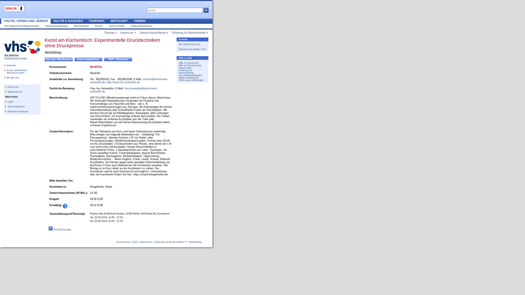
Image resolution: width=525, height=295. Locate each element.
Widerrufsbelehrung (188, 77)
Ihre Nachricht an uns (189, 44)
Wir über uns (12, 77)
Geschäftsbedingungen (190, 75)
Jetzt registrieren (16, 106)
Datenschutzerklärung (153, 32)
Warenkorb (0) (15, 92)
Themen (139, 21)
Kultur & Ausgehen (68, 21)
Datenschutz (185, 68)
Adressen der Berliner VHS (192, 49)
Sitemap (109, 32)
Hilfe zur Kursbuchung (190, 65)
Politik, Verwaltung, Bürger (26, 21)
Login (10, 101)
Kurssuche (13, 87)
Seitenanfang (194, 242)
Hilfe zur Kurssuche (189, 63)
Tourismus (97, 21)
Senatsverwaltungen (56, 26)
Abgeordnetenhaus (141, 26)
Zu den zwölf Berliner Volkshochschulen (16, 71)
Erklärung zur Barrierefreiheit (189, 32)
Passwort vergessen (18, 111)
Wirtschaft (119, 21)
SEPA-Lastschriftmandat (191, 80)
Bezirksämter (81, 26)
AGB (134, 242)
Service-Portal (117, 26)
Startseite (11, 65)
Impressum (127, 32)
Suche (206, 10)
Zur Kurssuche (62, 229)
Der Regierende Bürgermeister (22, 26)
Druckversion (123, 242)
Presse (99, 26)
